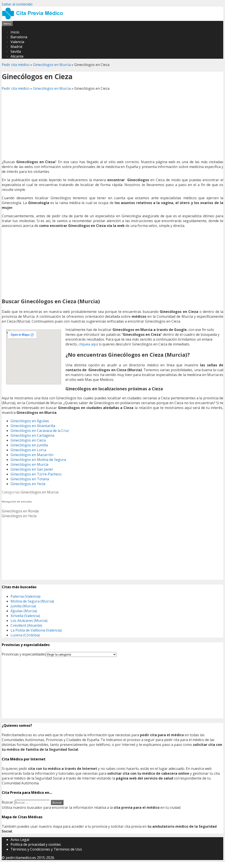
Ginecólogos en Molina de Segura (38, 459)
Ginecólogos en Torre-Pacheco (36, 474)
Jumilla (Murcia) (23, 606)
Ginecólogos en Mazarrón (32, 454)
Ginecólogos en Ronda (20, 511)
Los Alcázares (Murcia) (29, 620)
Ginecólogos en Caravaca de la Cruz (40, 430)
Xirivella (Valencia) (25, 615)
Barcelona (19, 37)
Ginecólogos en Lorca (28, 449)
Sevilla (16, 51)
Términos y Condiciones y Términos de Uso (46, 849)
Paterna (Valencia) (25, 596)
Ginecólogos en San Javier (32, 469)
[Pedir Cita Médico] (34, 18)
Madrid (16, 46)
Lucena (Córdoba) (25, 635)
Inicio (15, 32)
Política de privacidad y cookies (36, 844)
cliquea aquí (88, 344)
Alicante (17, 56)
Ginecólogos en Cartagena (32, 435)
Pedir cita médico (15, 64)
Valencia (17, 41)
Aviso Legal (20, 839)
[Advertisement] (112, 125)
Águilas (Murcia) (24, 610)
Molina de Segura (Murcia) (32, 601)
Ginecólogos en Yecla (28, 483)
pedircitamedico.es (21, 857)
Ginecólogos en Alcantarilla (33, 425)
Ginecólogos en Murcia (52, 64)
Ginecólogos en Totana (30, 479)
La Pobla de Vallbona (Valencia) (36, 630)
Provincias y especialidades (24, 654)
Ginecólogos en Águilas (30, 420)
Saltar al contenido (17, 4)
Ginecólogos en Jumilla (29, 445)
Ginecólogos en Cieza (28, 440)
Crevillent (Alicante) (26, 625)
